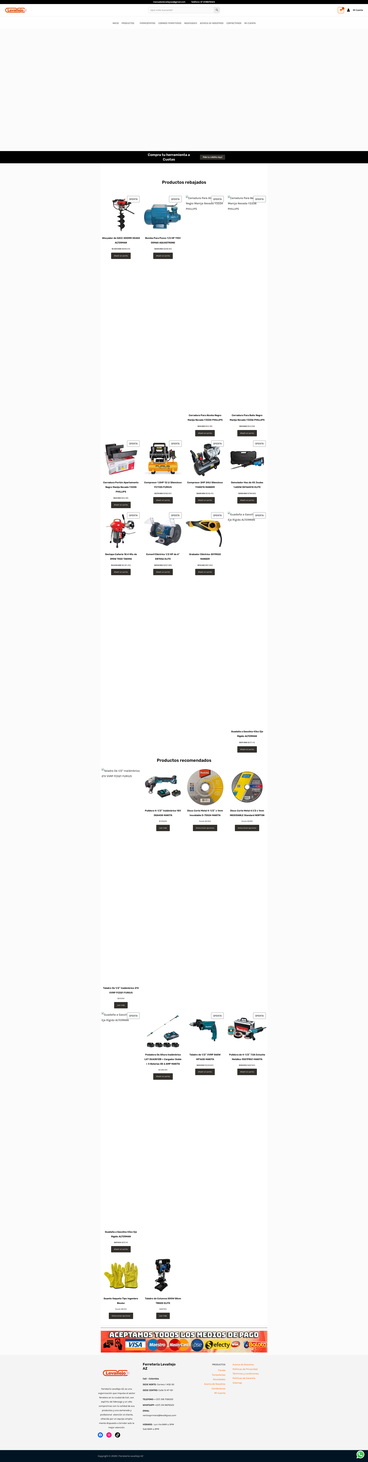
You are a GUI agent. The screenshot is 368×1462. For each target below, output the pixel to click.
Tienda (221, 1370)
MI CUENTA (250, 23)
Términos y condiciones (246, 1373)
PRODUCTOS (128, 23)
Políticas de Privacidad (245, 1369)
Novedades (219, 1379)
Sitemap (237, 1382)
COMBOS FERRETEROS (169, 23)
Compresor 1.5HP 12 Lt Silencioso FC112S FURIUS (163, 484)
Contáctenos (218, 1388)
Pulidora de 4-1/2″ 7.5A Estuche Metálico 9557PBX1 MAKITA (247, 1057)
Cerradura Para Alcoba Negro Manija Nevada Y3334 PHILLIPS (205, 417)
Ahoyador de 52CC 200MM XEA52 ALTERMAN (121, 240)
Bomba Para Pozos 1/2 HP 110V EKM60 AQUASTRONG (163, 240)
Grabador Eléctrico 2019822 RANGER (205, 556)
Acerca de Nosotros (214, 1383)
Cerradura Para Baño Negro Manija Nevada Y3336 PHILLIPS (247, 417)
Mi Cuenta (219, 1393)
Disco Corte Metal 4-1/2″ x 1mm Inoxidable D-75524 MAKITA (205, 813)
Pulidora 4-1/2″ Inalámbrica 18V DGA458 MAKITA (163, 813)
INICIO (116, 23)
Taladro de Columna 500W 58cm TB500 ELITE (163, 1300)
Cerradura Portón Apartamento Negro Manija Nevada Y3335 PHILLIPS (121, 487)
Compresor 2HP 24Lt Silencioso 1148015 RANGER (205, 484)
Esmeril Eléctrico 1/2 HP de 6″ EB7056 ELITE (163, 556)
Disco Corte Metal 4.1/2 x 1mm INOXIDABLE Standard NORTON (247, 813)
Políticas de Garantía (244, 1378)
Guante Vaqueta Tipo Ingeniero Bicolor (121, 1300)
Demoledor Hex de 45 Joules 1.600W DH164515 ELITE (247, 484)
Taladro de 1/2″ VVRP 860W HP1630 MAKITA (205, 1057)
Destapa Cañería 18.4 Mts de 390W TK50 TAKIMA (121, 556)
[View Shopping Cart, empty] (341, 10)
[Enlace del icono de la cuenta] (348, 10)
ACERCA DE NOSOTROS (212, 23)
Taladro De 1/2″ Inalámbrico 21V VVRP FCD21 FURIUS (121, 990)
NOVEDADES (190, 23)
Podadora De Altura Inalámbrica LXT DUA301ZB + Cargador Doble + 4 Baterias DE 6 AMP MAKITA (162, 1059)
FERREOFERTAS (147, 23)
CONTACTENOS (233, 23)
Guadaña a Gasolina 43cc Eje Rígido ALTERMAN (247, 733)
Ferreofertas (218, 1374)
